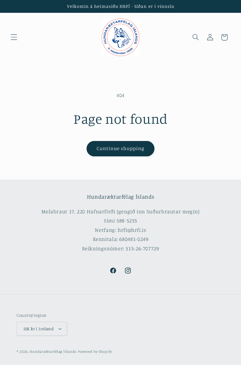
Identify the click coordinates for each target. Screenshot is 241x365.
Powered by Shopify (95, 351)
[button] (14, 37)
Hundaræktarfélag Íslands (53, 351)
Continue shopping (121, 148)
